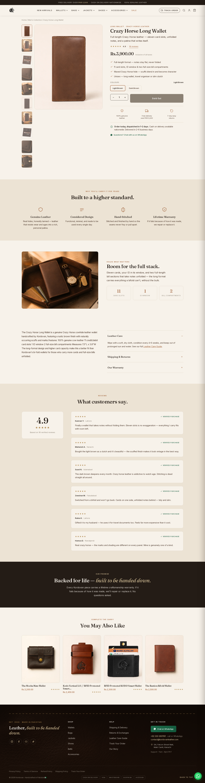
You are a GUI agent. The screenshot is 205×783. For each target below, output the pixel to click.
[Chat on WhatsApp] (198, 776)
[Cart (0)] (194, 10)
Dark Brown (134, 88)
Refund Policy (46, 771)
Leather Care (115, 335)
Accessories (118, 10)
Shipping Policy (61, 771)
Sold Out (156, 98)
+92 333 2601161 (158, 736)
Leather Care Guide (152, 346)
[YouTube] (26, 741)
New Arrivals (44, 10)
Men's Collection (35, 20)
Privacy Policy (14, 771)
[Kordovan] (12, 10)
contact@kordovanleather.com (164, 739)
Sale (134, 10)
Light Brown (118, 88)
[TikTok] (33, 741)
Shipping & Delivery (118, 727)
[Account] (189, 10)
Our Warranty (116, 367)
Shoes (101, 10)
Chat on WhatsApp (165, 729)
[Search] (184, 10)
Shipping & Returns (119, 356)
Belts (70, 749)
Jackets (87, 10)
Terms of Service (31, 771)
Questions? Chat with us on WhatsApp (130, 135)
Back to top (186, 777)
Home (24, 20)
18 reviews (133, 46)
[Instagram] (12, 741)
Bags (74, 10)
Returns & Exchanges (119, 733)
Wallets (61, 10)
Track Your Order (117, 743)
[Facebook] (19, 741)
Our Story (113, 749)
